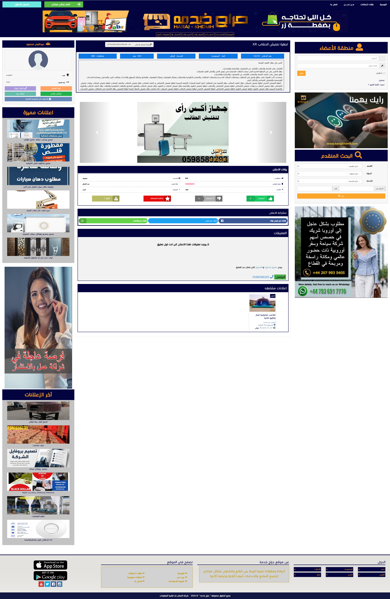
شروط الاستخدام (176, 581)
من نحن (181, 577)
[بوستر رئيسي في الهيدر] (195, 21)
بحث (342, 196)
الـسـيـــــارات (187, 34)
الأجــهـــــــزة (176, 34)
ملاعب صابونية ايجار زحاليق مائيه (265, 316)
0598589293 (189, 184)
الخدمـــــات (220, 34)
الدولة (369, 173)
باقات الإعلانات (367, 4)
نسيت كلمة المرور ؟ (376, 84)
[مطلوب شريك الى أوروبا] (341, 252)
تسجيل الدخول (22, 4)
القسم (369, 166)
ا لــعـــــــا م (209, 34)
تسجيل (382, 80)
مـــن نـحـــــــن (349, 4)
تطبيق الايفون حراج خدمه (50, 565)
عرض (257, 328)
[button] (95, 132)
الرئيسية (383, 4)
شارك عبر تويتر (211, 221)
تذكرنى (379, 73)
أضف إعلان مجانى (60, 4)
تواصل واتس (56, 93)
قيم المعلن (56, 88)
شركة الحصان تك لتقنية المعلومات (174, 595)
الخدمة (369, 181)
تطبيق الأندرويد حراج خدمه (50, 575)
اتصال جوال (19, 88)
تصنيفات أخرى (163, 34)
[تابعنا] (59, 584)
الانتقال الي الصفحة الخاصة (37, 99)
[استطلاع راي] (341, 120)
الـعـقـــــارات (198, 34)
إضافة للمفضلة (157, 198)
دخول (301, 73)
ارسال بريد (20, 93)
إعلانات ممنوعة (134, 577)
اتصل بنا (333, 4)
